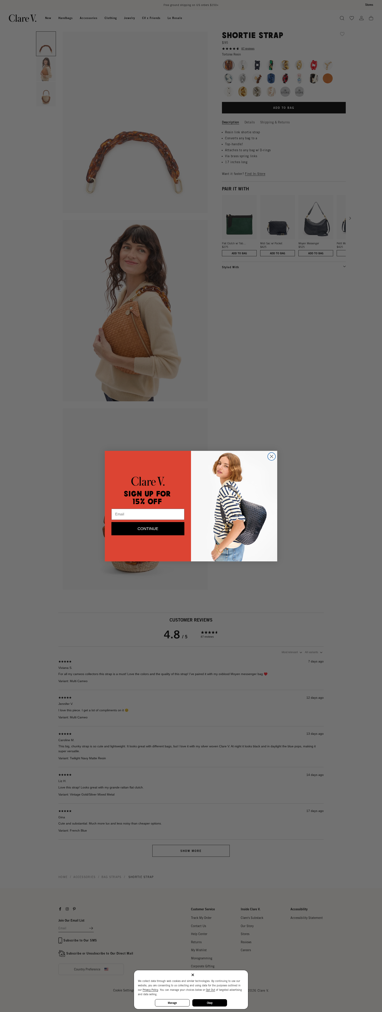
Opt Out (210, 989)
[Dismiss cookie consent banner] (193, 975)
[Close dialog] (271, 456)
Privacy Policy (150, 989)
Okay (209, 1002)
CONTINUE (148, 528)
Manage (172, 1002)
